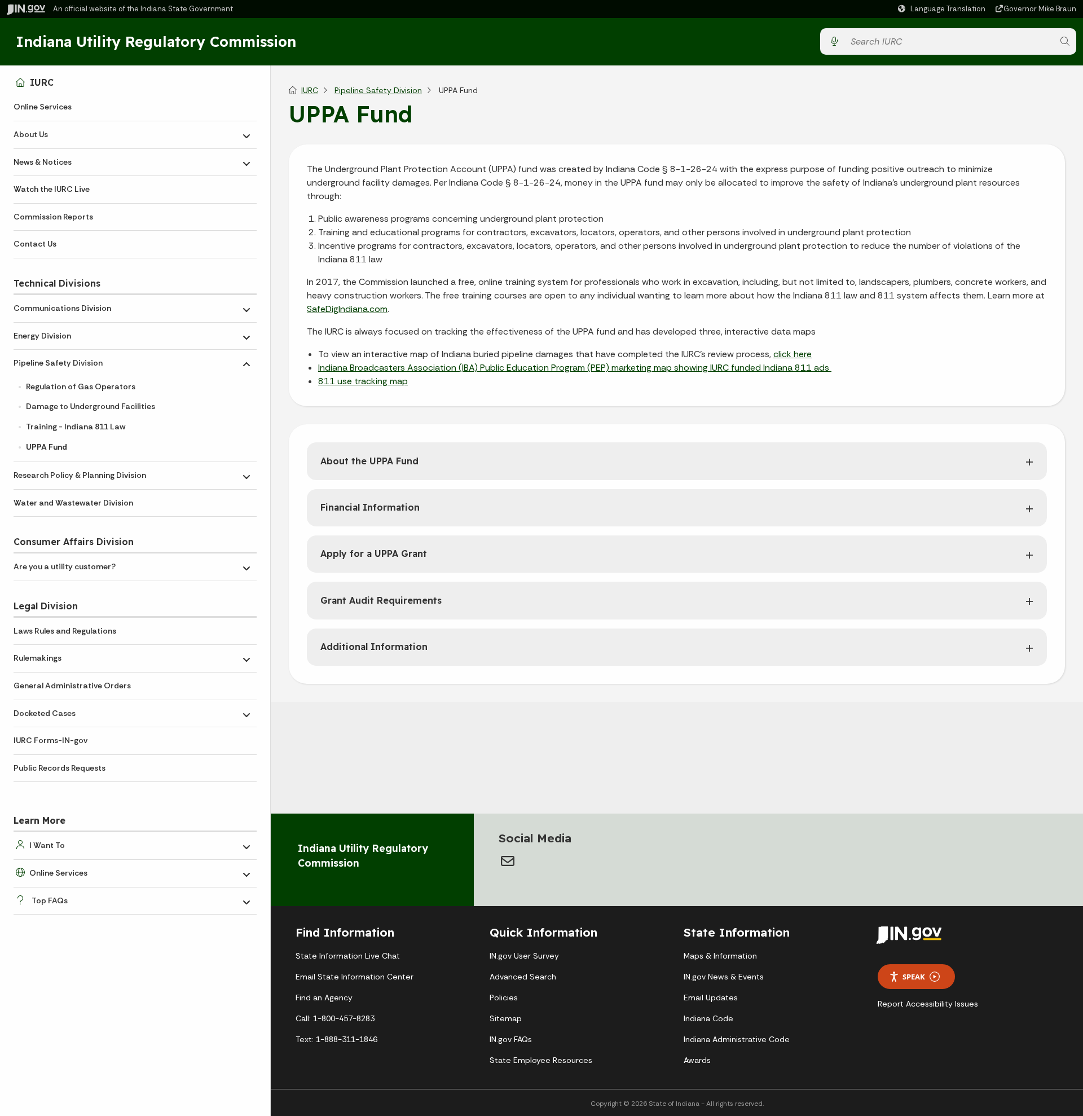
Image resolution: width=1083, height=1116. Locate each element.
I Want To (47, 845)
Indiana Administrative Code (737, 1039)
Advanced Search (523, 977)
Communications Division (62, 308)
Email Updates (711, 997)
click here (792, 354)
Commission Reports (53, 217)
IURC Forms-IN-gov (50, 740)
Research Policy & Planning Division (80, 475)
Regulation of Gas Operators (80, 386)
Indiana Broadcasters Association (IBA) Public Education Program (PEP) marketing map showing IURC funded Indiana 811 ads (574, 368)
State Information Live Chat (348, 956)
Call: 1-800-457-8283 (335, 1018)
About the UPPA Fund (369, 461)
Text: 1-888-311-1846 (336, 1039)
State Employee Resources (541, 1060)
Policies (504, 997)
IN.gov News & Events (724, 977)
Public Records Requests (59, 768)
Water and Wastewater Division (73, 503)
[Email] (508, 861)
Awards (697, 1060)
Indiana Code (708, 1018)
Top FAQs (50, 900)
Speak (913, 977)
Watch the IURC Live (52, 189)
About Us (31, 134)
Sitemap (506, 1018)
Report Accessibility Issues (928, 1004)
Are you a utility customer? (65, 566)
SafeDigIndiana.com (347, 309)
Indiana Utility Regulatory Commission (156, 41)
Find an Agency (324, 997)
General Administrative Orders (72, 685)
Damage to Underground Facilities (90, 406)
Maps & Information (720, 956)
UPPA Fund (46, 447)
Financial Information (370, 507)
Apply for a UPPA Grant (373, 553)
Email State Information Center (354, 977)
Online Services (43, 107)
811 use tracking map (363, 381)
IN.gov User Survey (524, 956)
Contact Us (35, 244)
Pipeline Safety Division (58, 363)
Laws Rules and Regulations (65, 631)
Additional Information (374, 646)
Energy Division (42, 336)
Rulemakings (37, 658)
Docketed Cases (45, 713)
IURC (42, 82)
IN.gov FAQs (511, 1039)
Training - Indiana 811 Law (75, 426)
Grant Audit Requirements (381, 600)
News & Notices (43, 162)
